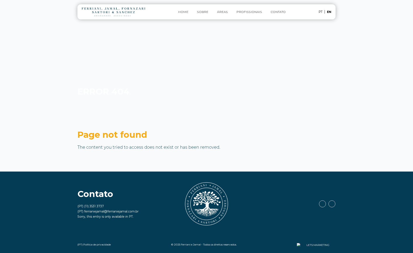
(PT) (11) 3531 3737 (90, 206)
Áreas (222, 12)
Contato (278, 12)
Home (183, 12)
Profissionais (249, 12)
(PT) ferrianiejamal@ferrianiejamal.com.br (108, 211)
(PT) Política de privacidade (94, 244)
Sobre (202, 12)
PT (131, 217)
